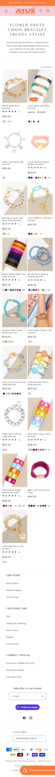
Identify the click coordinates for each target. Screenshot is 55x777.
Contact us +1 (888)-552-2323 (20, 663)
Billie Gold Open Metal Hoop (39, 491)
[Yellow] (41, 234)
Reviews (9, 637)
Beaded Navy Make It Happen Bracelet (38, 275)
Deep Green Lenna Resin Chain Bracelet (14, 383)
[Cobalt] (36, 178)
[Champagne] (34, 178)
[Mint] (34, 234)
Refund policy (44, 761)
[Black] (29, 178)
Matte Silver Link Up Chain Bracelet (11, 435)
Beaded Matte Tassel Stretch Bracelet (12, 331)
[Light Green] (41, 178)
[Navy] (20, 290)
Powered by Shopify (26, 761)
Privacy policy (21, 766)
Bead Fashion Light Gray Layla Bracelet (13, 275)
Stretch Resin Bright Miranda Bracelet (11, 491)
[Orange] (32, 450)
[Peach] (43, 178)
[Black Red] (29, 506)
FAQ (8, 616)
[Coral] (38, 290)
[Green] (43, 290)
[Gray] (38, 178)
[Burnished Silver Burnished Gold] (4, 234)
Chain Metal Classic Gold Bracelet (40, 331)
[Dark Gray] (38, 506)
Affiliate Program (14, 590)
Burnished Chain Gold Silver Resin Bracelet (12, 219)
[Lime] (8, 342)
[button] (6, 11)
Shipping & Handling (16, 623)
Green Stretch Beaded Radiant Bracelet (38, 163)
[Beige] (4, 290)
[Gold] (6, 121)
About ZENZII (12, 583)
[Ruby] (45, 506)
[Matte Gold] (4, 121)
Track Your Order (14, 677)
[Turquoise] (11, 342)
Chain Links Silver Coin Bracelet (13, 547)
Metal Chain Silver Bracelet (11, 107)
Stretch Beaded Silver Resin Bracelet (38, 383)
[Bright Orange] (20, 506)
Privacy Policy (12, 644)
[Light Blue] (6, 394)
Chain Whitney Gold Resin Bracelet (40, 219)
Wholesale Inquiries (15, 670)
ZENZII (15, 761)
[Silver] (11, 121)
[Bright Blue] (29, 450)
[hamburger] (6, 11)
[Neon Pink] (36, 234)
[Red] (34, 121)
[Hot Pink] (32, 234)
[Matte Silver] (8, 121)
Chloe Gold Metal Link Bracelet (13, 163)
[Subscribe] (42, 696)
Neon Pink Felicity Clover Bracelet (39, 435)
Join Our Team (12, 597)
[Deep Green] (13, 394)
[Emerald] (13, 290)
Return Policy (12, 630)
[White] (38, 234)
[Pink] (32, 121)
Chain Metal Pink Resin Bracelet (38, 107)
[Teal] (38, 121)
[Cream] (41, 290)
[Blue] (29, 121)
